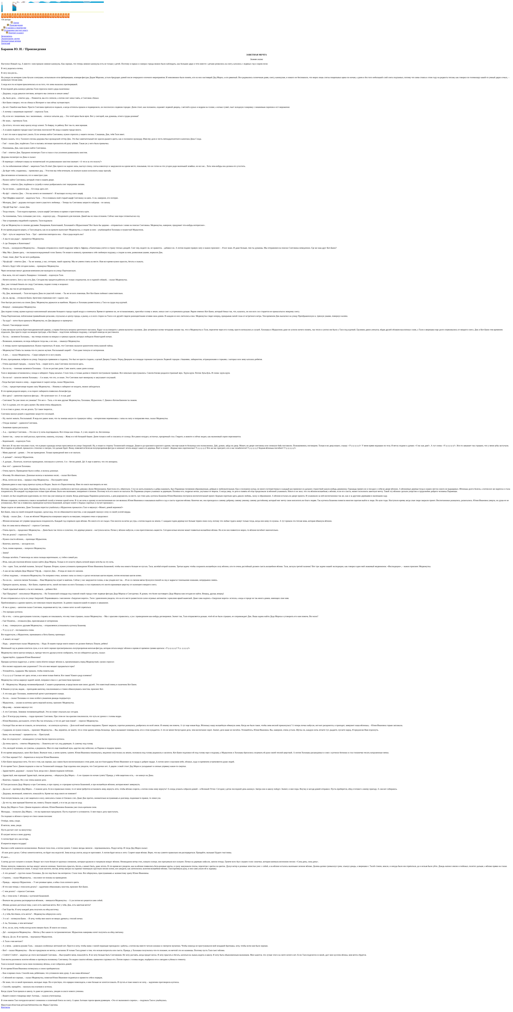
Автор (16, 23)
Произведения (16, 25)
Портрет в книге (16, 33)
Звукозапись (6, 36)
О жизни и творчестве (16, 28)
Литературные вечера (11, 41)
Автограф (5, 43)
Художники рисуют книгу (16, 30)
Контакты (5, 1007)
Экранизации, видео (10, 38)
